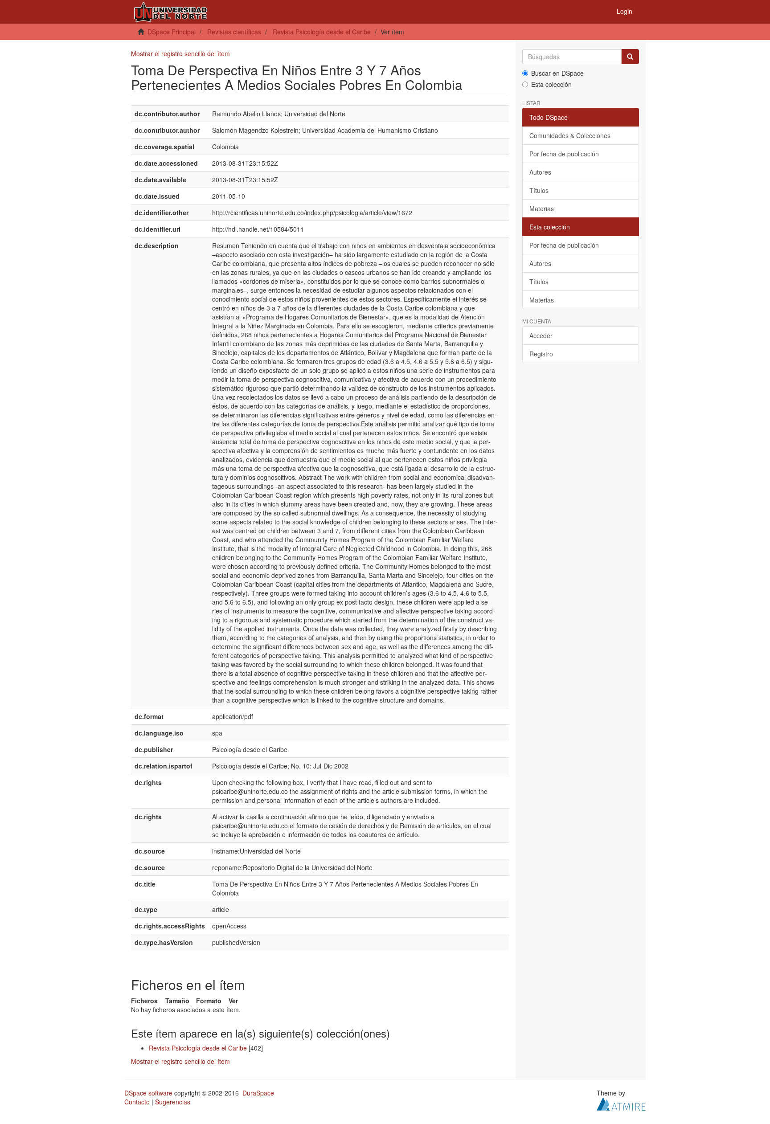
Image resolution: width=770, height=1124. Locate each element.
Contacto (137, 1101)
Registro (541, 353)
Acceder (541, 335)
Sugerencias (172, 1101)
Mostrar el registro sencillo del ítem (180, 53)
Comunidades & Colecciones (569, 135)
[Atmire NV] (621, 1103)
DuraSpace (258, 1092)
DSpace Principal (171, 31)
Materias (541, 208)
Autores (540, 172)
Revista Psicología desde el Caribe (322, 31)
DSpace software (148, 1092)
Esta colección (551, 84)
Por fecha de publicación (564, 153)
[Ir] (630, 56)
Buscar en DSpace (557, 73)
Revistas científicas (234, 31)
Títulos (539, 190)
